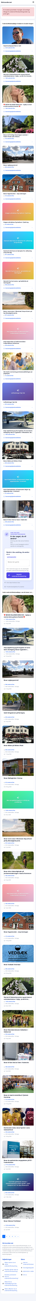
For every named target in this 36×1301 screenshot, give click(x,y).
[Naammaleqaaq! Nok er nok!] (18, 39)
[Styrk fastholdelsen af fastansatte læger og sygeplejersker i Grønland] (18, 484)
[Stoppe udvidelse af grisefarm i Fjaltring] (18, 216)
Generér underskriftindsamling (19, 575)
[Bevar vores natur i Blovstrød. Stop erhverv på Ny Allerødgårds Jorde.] (18, 306)
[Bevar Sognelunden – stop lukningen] (18, 187)
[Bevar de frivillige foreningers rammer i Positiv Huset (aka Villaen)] (18, 129)
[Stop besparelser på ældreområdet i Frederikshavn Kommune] (18, 336)
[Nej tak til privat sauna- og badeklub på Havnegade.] (18, 276)
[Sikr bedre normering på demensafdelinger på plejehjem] (18, 367)
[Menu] (33, 2)
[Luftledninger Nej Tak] (18, 396)
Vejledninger (7, 1259)
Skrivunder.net (6, 2)
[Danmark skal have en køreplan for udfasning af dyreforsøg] (18, 245)
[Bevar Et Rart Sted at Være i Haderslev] (18, 513)
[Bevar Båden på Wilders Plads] (18, 455)
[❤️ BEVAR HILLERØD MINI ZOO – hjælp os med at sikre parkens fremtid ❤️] (18, 99)
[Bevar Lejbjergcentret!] (18, 159)
